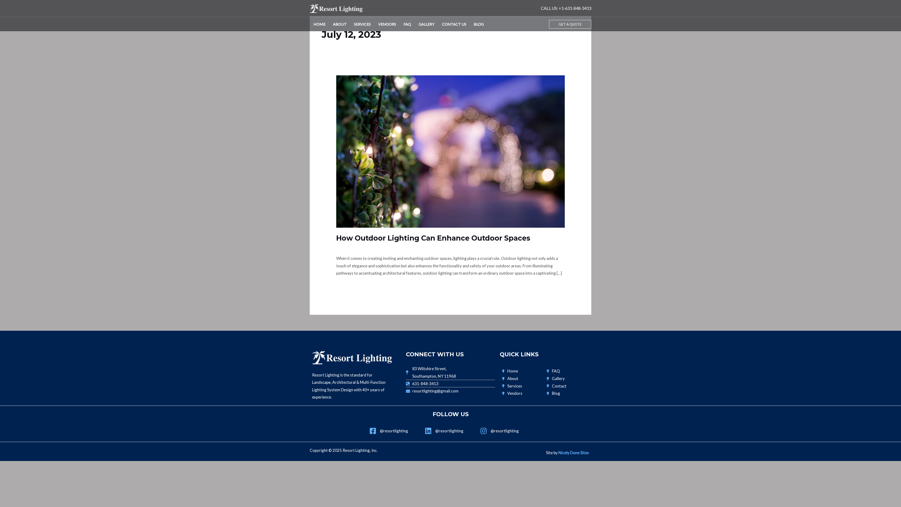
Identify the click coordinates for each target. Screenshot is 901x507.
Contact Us (454, 24)
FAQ (407, 24)
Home (319, 24)
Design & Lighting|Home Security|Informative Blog (381, 246)
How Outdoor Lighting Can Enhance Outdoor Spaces (433, 238)
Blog (479, 24)
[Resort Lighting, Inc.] (336, 7)
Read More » (347, 286)
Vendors (387, 24)
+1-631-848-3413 (575, 8)
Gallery (427, 24)
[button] (570, 24)
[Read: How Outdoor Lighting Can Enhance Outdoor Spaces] (450, 151)
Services (362, 24)
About (340, 24)
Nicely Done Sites (573, 452)
